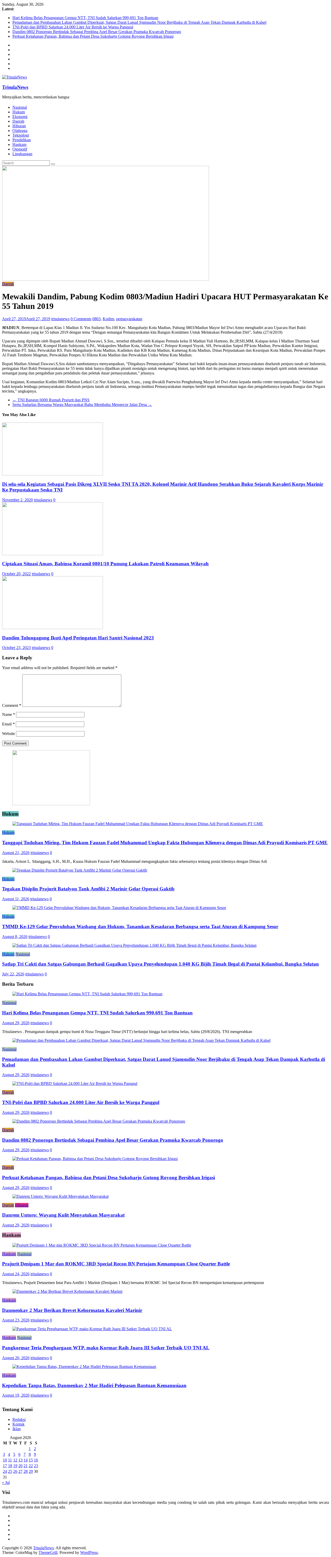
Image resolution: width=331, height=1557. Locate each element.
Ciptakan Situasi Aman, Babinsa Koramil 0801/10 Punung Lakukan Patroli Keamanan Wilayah (105, 563)
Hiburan (19, 126)
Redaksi (19, 1419)
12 (15, 1460)
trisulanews (60, 319)
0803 (96, 319)
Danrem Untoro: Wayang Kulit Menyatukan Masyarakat (63, 1215)
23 (36, 1466)
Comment (11, 705)
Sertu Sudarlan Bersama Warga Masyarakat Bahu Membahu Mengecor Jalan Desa (82, 404)
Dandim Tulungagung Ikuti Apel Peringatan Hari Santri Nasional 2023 (78, 637)
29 (31, 1471)
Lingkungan (22, 154)
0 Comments (81, 319)
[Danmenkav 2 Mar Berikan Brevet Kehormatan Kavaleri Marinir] (67, 1291)
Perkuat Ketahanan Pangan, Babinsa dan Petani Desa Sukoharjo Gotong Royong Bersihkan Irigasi (93, 36)
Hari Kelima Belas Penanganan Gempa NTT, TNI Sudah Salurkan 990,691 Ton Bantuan (85, 17)
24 (5, 1471)
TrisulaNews (15, 87)
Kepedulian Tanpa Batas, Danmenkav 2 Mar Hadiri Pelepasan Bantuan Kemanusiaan (94, 1385)
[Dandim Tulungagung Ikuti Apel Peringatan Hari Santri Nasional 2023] (52, 627)
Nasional (19, 107)
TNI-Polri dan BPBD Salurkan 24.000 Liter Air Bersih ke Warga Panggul (72, 27)
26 (15, 1471)
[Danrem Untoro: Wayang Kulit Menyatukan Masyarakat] (60, 1196)
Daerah (18, 121)
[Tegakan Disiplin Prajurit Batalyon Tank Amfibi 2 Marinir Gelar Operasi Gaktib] (79, 870)
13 (20, 1460)
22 (31, 1466)
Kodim (108, 319)
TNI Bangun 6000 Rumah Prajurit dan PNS (50, 400)
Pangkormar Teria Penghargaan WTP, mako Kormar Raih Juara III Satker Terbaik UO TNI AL (105, 1347)
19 (15, 1466)
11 (10, 1460)
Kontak (18, 1424)
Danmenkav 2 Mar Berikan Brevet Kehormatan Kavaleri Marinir (72, 1310)
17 (5, 1466)
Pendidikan (21, 140)
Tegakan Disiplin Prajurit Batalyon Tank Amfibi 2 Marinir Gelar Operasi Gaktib (88, 888)
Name (8, 714)
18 (10, 1466)
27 (20, 1471)
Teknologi (20, 135)
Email (8, 724)
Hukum (18, 112)
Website (8, 733)
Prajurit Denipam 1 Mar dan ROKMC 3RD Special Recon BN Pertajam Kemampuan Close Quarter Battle (116, 1263)
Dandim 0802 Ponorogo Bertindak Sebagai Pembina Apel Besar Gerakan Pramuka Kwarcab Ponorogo (96, 31)
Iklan (16, 1429)
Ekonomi (19, 116)
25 (10, 1471)
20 (20, 1466)
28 (26, 1471)
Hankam (19, 144)
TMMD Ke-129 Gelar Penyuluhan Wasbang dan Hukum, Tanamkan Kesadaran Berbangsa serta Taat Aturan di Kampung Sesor (140, 926)
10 (5, 1460)
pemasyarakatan (129, 319)
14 (26, 1460)
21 (26, 1466)
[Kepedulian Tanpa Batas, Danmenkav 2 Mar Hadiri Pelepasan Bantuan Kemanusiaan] (84, 1366)
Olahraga (19, 130)
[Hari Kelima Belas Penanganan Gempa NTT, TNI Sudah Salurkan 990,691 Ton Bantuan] (87, 994)
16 (36, 1460)
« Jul (6, 1482)
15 (31, 1460)
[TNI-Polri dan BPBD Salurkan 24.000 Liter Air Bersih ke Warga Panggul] (74, 1083)
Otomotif (19, 149)
